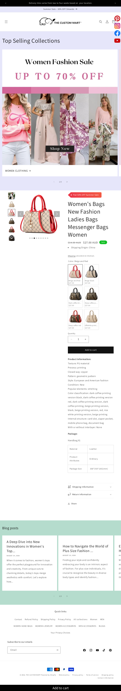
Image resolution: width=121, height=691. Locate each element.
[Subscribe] (57, 650)
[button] (6, 21)
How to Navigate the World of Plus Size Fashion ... (85, 548)
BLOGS (102, 626)
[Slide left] (54, 182)
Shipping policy (108, 675)
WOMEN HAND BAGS (23, 626)
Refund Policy (31, 619)
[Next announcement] (115, 3)
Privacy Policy (64, 619)
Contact (18, 619)
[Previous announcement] (6, 3)
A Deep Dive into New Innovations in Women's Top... (25, 546)
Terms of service (92, 675)
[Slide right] (67, 182)
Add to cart (61, 688)
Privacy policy (77, 675)
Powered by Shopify (48, 675)
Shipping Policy (48, 619)
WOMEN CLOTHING (16, 170)
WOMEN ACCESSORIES (65, 626)
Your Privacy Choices (60, 632)
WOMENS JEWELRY (44, 626)
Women (93, 619)
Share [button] (74, 503)
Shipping (71, 256)
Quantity (71, 333)
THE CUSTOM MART (33, 675)
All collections (80, 619)
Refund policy (64, 675)
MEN (102, 619)
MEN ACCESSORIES (87, 626)
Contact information (106, 678)
